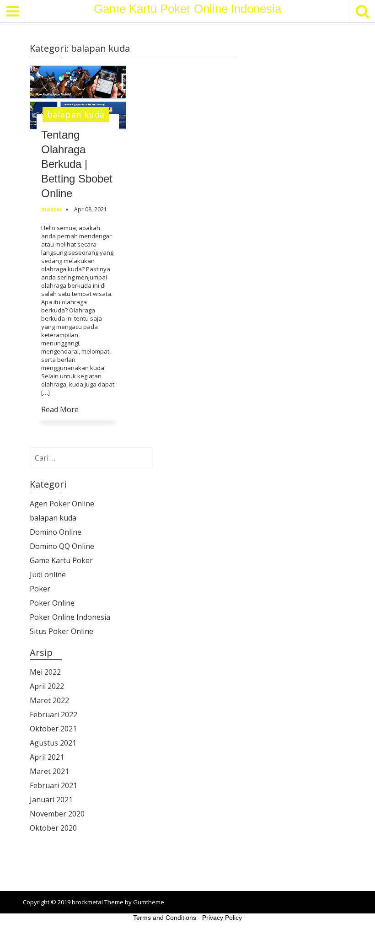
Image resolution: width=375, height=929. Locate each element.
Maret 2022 (49, 700)
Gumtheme (148, 902)
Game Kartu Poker (61, 560)
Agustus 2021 (53, 743)
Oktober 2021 (53, 729)
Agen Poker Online (62, 504)
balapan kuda (76, 114)
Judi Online (47, 862)
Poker (40, 589)
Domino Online (55, 532)
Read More (60, 409)
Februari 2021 (53, 785)
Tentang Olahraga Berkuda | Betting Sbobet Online (76, 164)
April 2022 (47, 686)
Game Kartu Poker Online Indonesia (187, 9)
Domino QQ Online (62, 546)
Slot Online (47, 847)
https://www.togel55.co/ (68, 878)
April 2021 (47, 757)
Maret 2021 (49, 771)
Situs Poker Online (61, 631)
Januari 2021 (51, 800)
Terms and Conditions (164, 917)
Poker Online (52, 603)
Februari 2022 (53, 714)
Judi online (48, 574)
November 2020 (57, 814)
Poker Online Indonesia (70, 617)
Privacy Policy (222, 917)
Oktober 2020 (53, 828)
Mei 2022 (45, 672)
